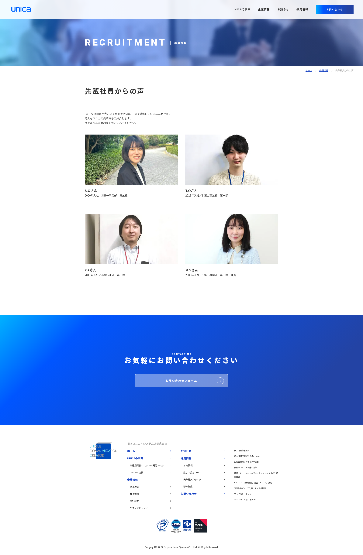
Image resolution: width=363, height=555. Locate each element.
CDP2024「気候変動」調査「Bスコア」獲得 (253, 482)
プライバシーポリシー (243, 493)
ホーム (309, 70)
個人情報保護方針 (241, 450)
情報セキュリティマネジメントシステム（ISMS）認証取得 (256, 475)
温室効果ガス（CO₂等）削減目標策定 (250, 488)
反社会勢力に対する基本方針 (246, 461)
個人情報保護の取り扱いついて (247, 456)
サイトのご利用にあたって (245, 499)
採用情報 (323, 70)
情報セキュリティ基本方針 (245, 467)
